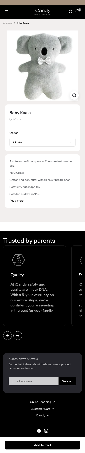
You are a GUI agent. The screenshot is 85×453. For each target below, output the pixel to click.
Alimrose (8, 23)
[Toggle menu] (6, 12)
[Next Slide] (17, 335)
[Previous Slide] (7, 335)
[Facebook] (39, 431)
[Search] (71, 12)
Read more (16, 200)
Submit (67, 381)
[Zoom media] (74, 95)
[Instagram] (46, 431)
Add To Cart (42, 445)
